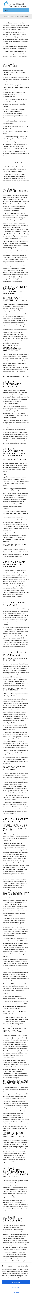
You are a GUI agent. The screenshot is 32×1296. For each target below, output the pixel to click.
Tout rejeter (16, 1292)
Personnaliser (16, 1287)
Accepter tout (16, 1282)
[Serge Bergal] (16, 4)
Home (5, 16)
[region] (16, 1279)
